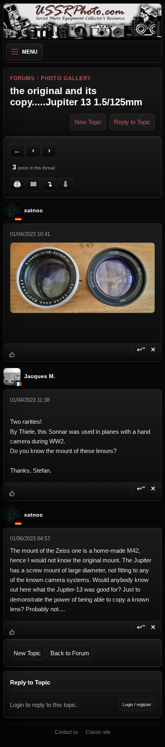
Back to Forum (69, 653)
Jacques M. (39, 376)
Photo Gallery (66, 78)
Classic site (98, 732)
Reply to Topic (132, 122)
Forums (22, 78)
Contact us (66, 732)
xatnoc (33, 211)
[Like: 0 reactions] (12, 354)
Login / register (137, 704)
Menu (29, 52)
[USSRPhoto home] (82, 22)
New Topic (88, 122)
